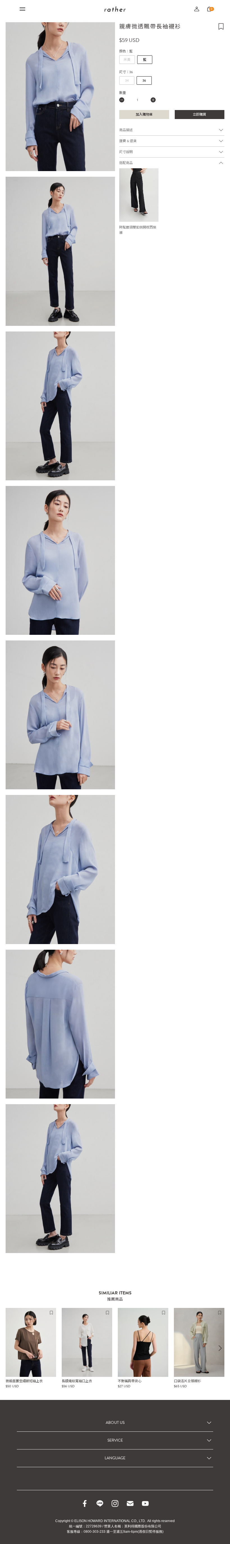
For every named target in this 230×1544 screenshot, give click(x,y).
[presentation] (220, 1348)
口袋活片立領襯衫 (187, 1381)
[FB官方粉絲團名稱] (84, 1503)
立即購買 (199, 114)
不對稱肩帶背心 (129, 1381)
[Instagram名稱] (115, 1503)
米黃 (127, 59)
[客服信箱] (130, 1503)
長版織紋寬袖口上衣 (77, 1381)
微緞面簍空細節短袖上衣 (24, 1381)
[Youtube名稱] (145, 1503)
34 (127, 80)
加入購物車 (144, 114)
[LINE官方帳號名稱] (100, 1503)
